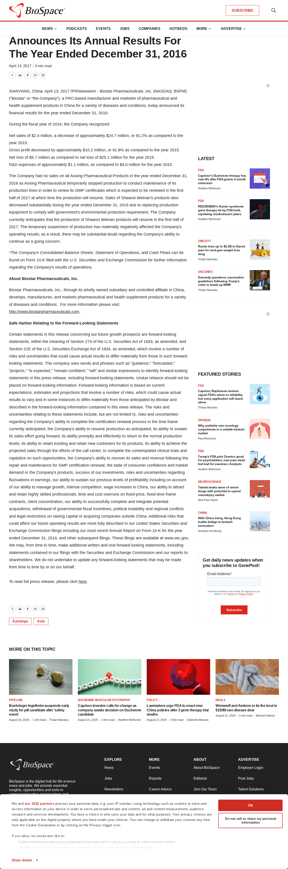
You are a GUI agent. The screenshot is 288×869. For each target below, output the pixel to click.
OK (250, 805)
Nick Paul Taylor (208, 500)
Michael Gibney (265, 715)
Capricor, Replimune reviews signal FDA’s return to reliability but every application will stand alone (220, 396)
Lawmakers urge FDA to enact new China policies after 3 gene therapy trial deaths (178, 710)
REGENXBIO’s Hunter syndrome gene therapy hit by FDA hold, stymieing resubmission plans (221, 210)
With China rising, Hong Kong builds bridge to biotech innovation (219, 521)
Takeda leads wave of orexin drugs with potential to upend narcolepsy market (219, 491)
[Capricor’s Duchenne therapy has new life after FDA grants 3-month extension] (260, 178)
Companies (149, 29)
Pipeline (16, 700)
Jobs (125, 29)
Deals (220, 700)
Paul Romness (207, 438)
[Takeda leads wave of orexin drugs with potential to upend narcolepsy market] (260, 490)
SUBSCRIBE (242, 10)
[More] (55, 29)
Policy (152, 700)
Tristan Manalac (208, 259)
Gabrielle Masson (198, 719)
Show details (22, 860)
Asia (41, 621)
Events (103, 29)
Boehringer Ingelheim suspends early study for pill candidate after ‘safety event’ (39, 710)
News (47, 29)
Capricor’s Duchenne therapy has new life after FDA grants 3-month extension (222, 179)
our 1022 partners (39, 803)
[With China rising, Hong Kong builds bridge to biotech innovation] (260, 521)
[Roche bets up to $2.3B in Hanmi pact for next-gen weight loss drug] (260, 249)
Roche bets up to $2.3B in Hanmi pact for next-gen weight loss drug (221, 250)
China (202, 512)
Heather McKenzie (209, 188)
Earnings (20, 621)
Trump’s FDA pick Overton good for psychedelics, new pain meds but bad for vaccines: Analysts (221, 460)
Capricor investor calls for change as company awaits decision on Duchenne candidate (109, 710)
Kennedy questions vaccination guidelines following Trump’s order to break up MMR (221, 281)
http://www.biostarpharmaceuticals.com (44, 311)
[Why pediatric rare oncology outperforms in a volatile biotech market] (260, 429)
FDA (201, 170)
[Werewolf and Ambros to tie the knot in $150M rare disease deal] (247, 677)
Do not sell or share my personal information (250, 820)
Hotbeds (178, 29)
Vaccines (205, 271)
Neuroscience (209, 481)
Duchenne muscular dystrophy (104, 700)
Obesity (204, 241)
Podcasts (76, 29)
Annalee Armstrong (209, 531)
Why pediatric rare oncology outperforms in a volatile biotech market (221, 429)
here (83, 581)
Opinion (204, 420)
